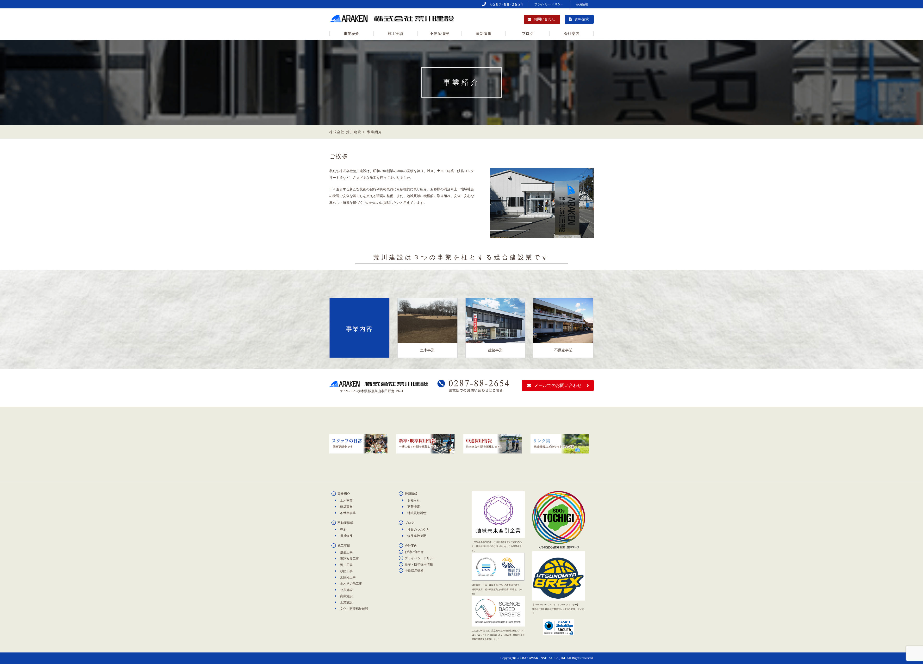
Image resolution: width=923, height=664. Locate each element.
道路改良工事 (349, 558)
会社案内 (571, 33)
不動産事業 (348, 513)
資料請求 (581, 19)
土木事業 (346, 500)
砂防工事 (346, 571)
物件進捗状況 (416, 536)
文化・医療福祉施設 (354, 608)
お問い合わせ (544, 19)
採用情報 (582, 4)
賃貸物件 (346, 536)
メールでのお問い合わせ (558, 385)
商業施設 (346, 596)
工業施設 (346, 602)
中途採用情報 (414, 570)
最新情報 (483, 33)
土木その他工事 (351, 583)
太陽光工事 (348, 577)
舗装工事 (346, 552)
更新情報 (413, 507)
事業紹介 (351, 33)
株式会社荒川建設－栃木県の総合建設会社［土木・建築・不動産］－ (393, 19)
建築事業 (346, 507)
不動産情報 (439, 33)
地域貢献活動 (416, 513)
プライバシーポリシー (548, 4)
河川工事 (346, 565)
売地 (343, 529)
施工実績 (395, 33)
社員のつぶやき (418, 529)
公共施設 (346, 590)
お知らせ (413, 500)
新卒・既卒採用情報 (419, 564)
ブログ (527, 33)
